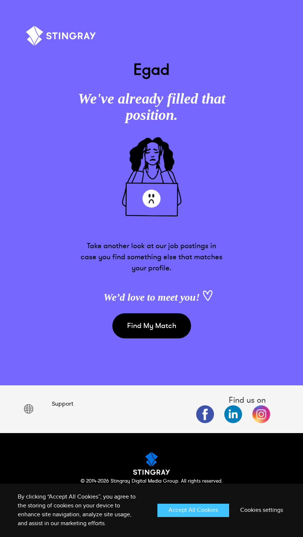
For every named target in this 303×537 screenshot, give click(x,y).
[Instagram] (261, 414)
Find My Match (151, 326)
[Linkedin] (233, 414)
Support (62, 404)
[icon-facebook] (205, 414)
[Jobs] (61, 39)
